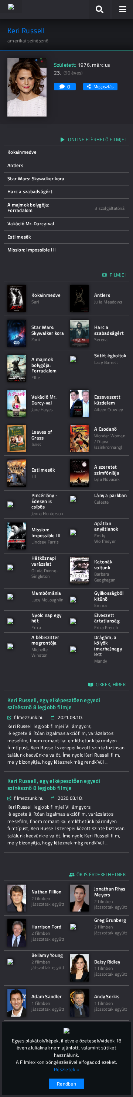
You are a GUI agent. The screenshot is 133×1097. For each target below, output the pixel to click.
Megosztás (103, 86)
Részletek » (66, 1069)
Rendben (66, 1083)
